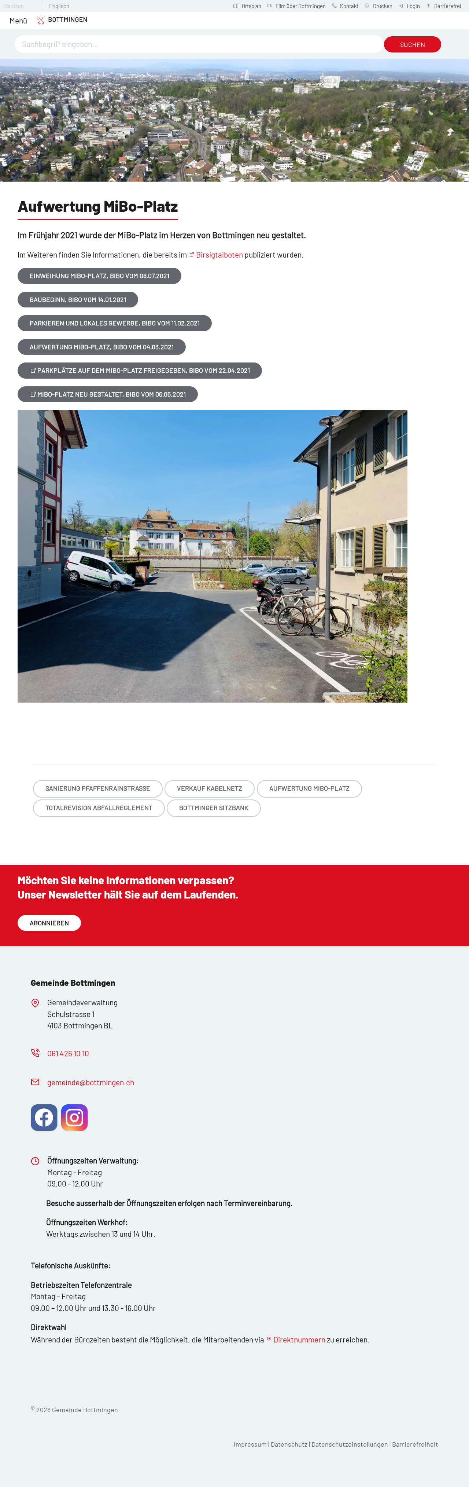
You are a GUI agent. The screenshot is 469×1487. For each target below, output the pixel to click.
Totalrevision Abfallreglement (98, 807)
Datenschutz (289, 1444)
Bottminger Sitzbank (213, 807)
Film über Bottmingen (301, 6)
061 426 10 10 (68, 1053)
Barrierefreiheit (415, 1444)
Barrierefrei (447, 6)
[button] (18, 20)
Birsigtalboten (219, 254)
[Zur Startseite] (58, 21)
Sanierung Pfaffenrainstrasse (97, 788)
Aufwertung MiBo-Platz (309, 788)
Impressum (250, 1444)
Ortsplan (251, 6)
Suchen (412, 44)
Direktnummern (299, 1339)
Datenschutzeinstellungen (350, 1444)
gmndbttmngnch (90, 1082)
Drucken (382, 6)
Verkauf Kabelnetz (209, 788)
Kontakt (349, 6)
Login (413, 6)
